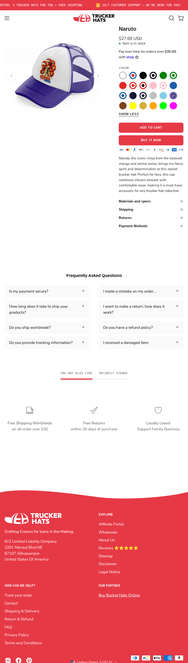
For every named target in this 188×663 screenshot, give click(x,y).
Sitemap (106, 555)
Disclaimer (108, 563)
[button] (171, 18)
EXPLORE (106, 514)
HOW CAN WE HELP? (20, 585)
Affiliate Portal (111, 524)
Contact (11, 603)
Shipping (126, 209)
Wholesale (108, 532)
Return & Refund (19, 619)
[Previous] (11, 75)
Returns (125, 218)
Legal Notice (109, 571)
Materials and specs (135, 201)
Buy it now (151, 140)
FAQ (8, 627)
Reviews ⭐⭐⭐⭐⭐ (118, 547)
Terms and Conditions (23, 643)
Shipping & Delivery (22, 611)
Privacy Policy (17, 635)
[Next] (98, 75)
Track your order (18, 595)
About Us (107, 540)
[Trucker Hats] (94, 18)
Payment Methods (133, 226)
